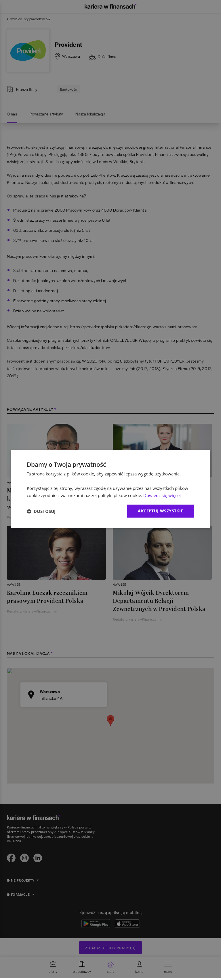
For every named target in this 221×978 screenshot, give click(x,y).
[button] (41, 511)
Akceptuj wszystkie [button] (160, 511)
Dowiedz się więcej (162, 495)
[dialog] (110, 489)
